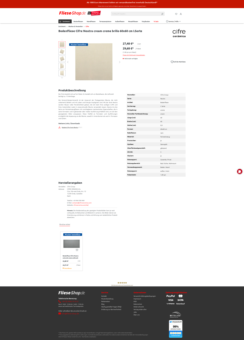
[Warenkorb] (184, 13)
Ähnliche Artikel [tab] (64, 224)
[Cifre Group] (179, 33)
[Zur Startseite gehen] (72, 13)
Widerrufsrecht (139, 307)
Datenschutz (138, 304)
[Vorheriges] (67, 62)
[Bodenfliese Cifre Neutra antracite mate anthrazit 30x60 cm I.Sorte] (71, 243)
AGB (135, 301)
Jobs (135, 312)
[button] (239, 171)
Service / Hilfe (173, 21)
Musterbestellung (107, 299)
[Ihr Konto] (181, 14)
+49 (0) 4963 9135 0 (70, 301)
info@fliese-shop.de (70, 313)
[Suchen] (162, 14)
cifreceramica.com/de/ (81, 205)
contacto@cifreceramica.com (82, 203)
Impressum (137, 299)
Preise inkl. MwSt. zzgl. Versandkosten (134, 55)
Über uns (137, 315)
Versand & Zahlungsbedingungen (145, 296)
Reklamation (105, 301)
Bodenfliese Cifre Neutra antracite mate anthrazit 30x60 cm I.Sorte (70, 257)
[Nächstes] (119, 62)
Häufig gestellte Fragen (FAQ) (111, 307)
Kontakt (104, 296)
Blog (102, 304)
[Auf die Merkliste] (77, 250)
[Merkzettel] (176, 14)
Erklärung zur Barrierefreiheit (111, 309)
